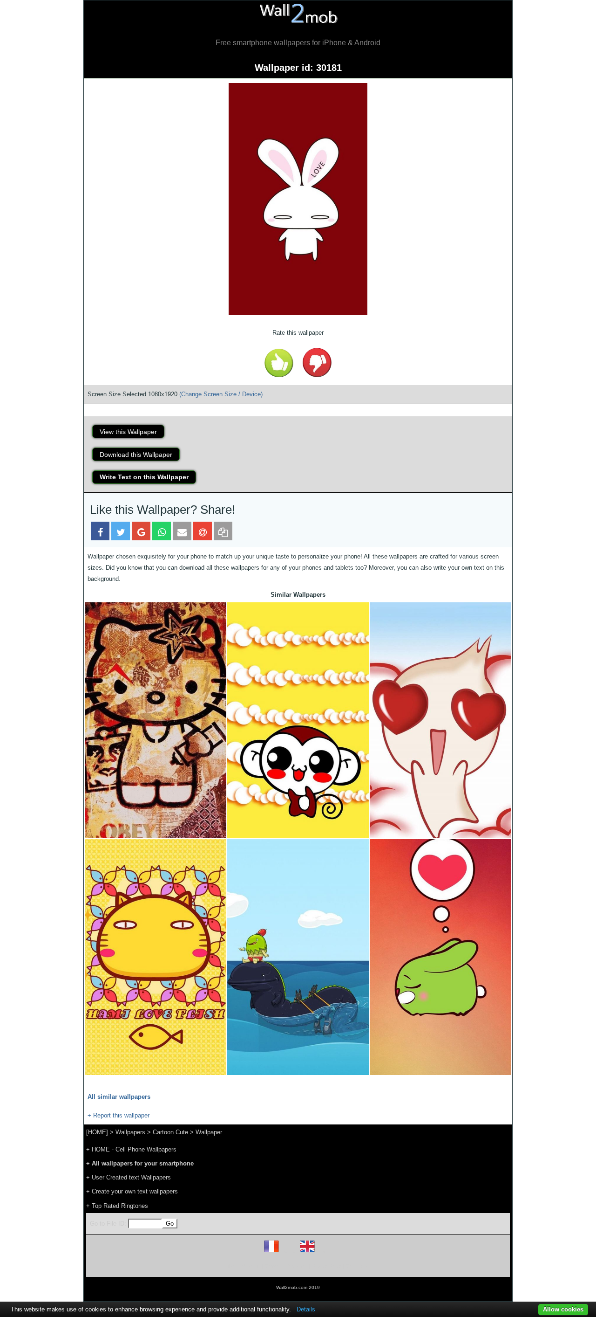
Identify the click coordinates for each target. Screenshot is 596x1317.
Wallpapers (130, 1132)
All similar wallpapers (119, 1096)
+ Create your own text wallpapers (132, 1191)
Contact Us (357, 1266)
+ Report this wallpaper (118, 1115)
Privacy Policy (326, 1266)
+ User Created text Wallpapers (128, 1177)
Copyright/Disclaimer (286, 1266)
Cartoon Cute (170, 1132)
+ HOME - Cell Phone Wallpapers (131, 1149)
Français (288, 1252)
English (323, 1252)
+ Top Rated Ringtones (117, 1205)
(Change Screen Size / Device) (221, 394)
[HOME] (97, 1132)
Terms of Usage (243, 1266)
